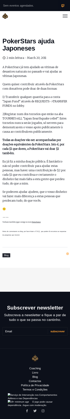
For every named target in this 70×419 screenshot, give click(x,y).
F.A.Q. (38, 231)
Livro (35, 372)
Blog (6, 255)
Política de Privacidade (35, 385)
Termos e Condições (35, 389)
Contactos (35, 381)
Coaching (35, 368)
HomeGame (36, 222)
